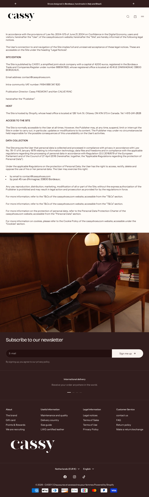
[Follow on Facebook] (65, 477)
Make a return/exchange (129, 429)
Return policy (123, 424)
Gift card (10, 420)
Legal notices (90, 415)
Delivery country (50, 420)
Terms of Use (90, 424)
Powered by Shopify (104, 484)
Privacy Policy (90, 429)
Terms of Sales (91, 420)
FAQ (118, 420)
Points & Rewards (15, 424)
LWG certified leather (52, 429)
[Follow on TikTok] (84, 477)
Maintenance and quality (54, 415)
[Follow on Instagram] (74, 477)
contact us (122, 415)
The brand (11, 415)
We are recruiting (15, 429)
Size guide (46, 424)
